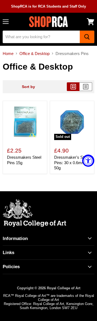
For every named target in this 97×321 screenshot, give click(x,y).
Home (8, 53)
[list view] (85, 86)
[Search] (87, 37)
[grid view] (73, 86)
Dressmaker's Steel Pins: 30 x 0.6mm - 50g (71, 162)
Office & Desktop (34, 53)
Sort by (28, 87)
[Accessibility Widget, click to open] (88, 160)
